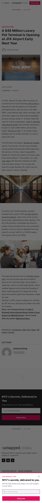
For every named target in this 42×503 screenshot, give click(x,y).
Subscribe (21, 498)
